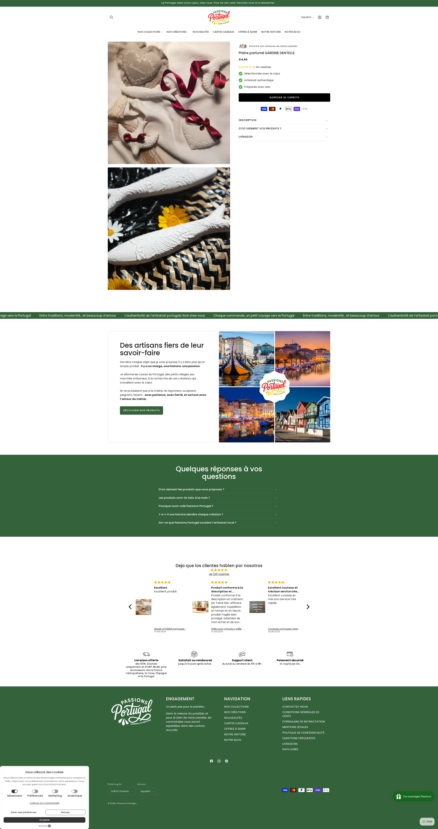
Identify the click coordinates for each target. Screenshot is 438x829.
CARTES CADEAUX (236, 723)
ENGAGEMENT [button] (180, 699)
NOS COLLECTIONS (236, 707)
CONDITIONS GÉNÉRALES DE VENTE (300, 714)
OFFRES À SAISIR (235, 729)
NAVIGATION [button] (237, 699)
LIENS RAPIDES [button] (296, 699)
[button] (111, 17)
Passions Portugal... (127, 803)
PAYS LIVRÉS (290, 749)
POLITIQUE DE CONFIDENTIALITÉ (303, 733)
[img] (219, 570)
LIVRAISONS (290, 744)
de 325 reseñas (219, 574)
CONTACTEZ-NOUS (295, 707)
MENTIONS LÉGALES (295, 727)
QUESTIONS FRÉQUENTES (298, 738)
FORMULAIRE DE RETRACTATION (303, 722)
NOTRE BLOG (232, 740)
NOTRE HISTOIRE (235, 734)
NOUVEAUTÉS (233, 718)
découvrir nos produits (141, 410)
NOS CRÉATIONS (235, 712)
